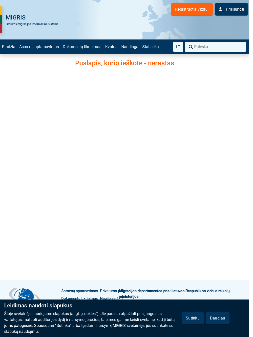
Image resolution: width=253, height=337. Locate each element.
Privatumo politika (115, 291)
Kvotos (111, 46)
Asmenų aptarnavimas (39, 46)
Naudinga (129, 46)
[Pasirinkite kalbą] (178, 46)
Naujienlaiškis (112, 298)
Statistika (150, 46)
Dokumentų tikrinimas (82, 46)
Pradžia (8, 46)
